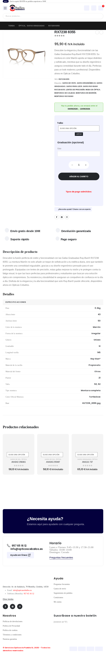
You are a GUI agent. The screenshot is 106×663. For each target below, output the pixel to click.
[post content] (18, 442)
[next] (101, 32)
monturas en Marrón (86, 93)
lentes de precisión (75, 90)
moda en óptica (93, 90)
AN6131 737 (87, 462)
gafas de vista (69, 83)
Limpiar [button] (79, 134)
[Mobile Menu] (5, 8)
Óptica (24, 459)
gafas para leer (74, 86)
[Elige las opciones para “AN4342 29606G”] (29, 439)
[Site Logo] (17, 8)
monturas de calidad (64, 93)
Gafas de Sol (15, 459)
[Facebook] (56, 217)
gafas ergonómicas (86, 83)
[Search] (99, 16)
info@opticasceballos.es (22, 590)
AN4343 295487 (53, 462)
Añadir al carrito (78, 176)
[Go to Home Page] (3, 25)
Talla (60, 123)
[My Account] (87, 8)
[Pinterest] (61, 217)
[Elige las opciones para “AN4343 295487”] (63, 439)
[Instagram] (67, 217)
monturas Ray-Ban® (63, 96)
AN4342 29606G (18, 462)
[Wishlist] (94, 8)
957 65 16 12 (29, 594)
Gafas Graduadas (84, 459)
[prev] (97, 32)
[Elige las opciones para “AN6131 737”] (98, 439)
